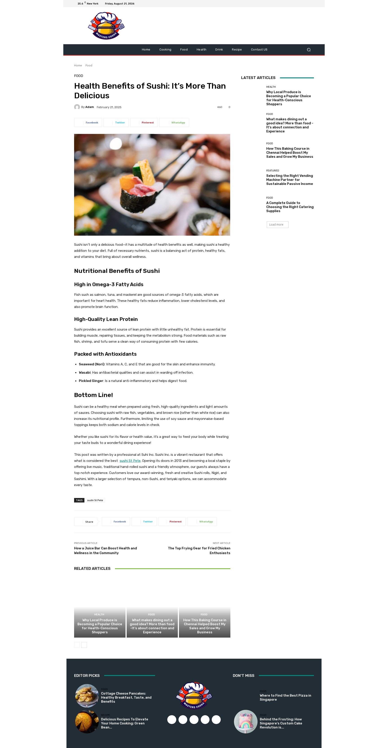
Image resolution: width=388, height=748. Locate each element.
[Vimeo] (306, 3)
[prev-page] (77, 645)
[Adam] (77, 107)
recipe (105, 715)
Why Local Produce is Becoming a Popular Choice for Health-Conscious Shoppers (99, 626)
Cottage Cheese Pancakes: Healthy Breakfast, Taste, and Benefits (126, 697)
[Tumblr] (205, 719)
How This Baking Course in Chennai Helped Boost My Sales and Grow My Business (204, 626)
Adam (89, 106)
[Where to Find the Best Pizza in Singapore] (246, 696)
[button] (308, 49)
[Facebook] (289, 3)
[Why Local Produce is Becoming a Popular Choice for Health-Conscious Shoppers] (100, 606)
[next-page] (84, 645)
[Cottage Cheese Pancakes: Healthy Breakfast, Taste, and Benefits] (87, 696)
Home (78, 65)
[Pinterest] (194, 719)
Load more (276, 224)
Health (99, 614)
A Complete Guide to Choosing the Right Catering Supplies (290, 207)
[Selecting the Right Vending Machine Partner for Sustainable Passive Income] (252, 178)
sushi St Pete (95, 500)
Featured (272, 170)
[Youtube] (311, 3)
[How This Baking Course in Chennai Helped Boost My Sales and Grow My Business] (204, 606)
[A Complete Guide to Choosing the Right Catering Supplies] (252, 205)
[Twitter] (300, 3)
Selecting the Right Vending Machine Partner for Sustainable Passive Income (289, 180)
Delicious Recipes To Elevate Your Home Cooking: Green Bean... (124, 723)
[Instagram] (295, 3)
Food (89, 65)
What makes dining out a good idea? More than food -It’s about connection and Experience (152, 626)
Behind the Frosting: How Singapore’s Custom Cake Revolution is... (281, 723)
